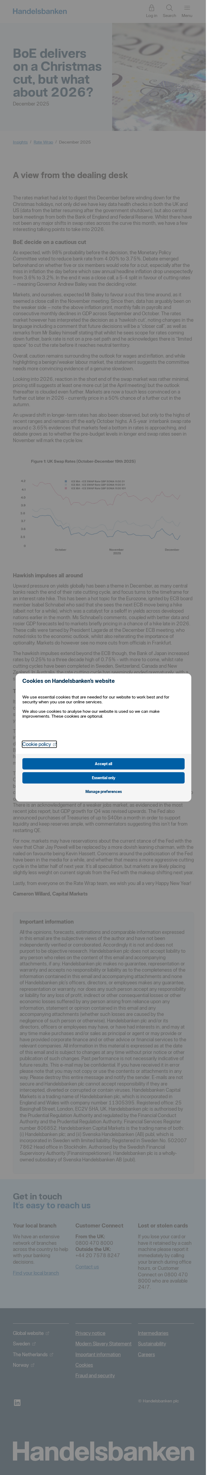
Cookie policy (39, 744)
